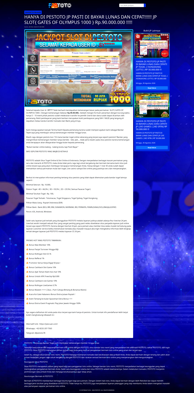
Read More (152, 88)
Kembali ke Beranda (33, 12)
